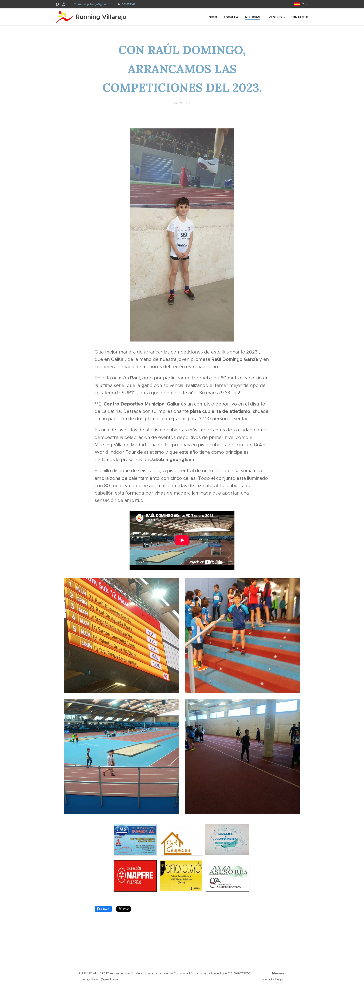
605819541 (128, 4)
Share (105, 909)
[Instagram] (63, 4)
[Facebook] (57, 4)
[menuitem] (214, 17)
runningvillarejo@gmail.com (95, 4)
